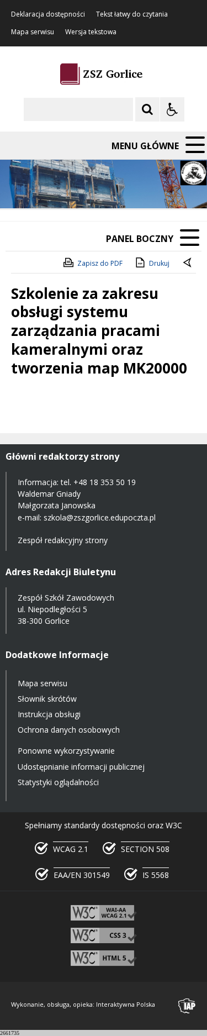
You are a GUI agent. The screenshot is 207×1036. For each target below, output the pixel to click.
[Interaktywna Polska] (187, 1005)
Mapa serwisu (32, 32)
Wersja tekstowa (90, 32)
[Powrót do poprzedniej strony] (188, 263)
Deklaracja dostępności (48, 14)
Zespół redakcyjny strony (63, 540)
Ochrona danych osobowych (69, 729)
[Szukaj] (147, 109)
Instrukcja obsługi (49, 714)
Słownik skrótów (47, 698)
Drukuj (159, 263)
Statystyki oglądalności (58, 782)
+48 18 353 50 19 (104, 482)
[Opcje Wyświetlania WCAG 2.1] (172, 109)
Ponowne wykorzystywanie (66, 750)
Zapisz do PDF (100, 263)
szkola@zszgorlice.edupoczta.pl (100, 517)
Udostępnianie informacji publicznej (81, 766)
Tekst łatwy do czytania (132, 14)
